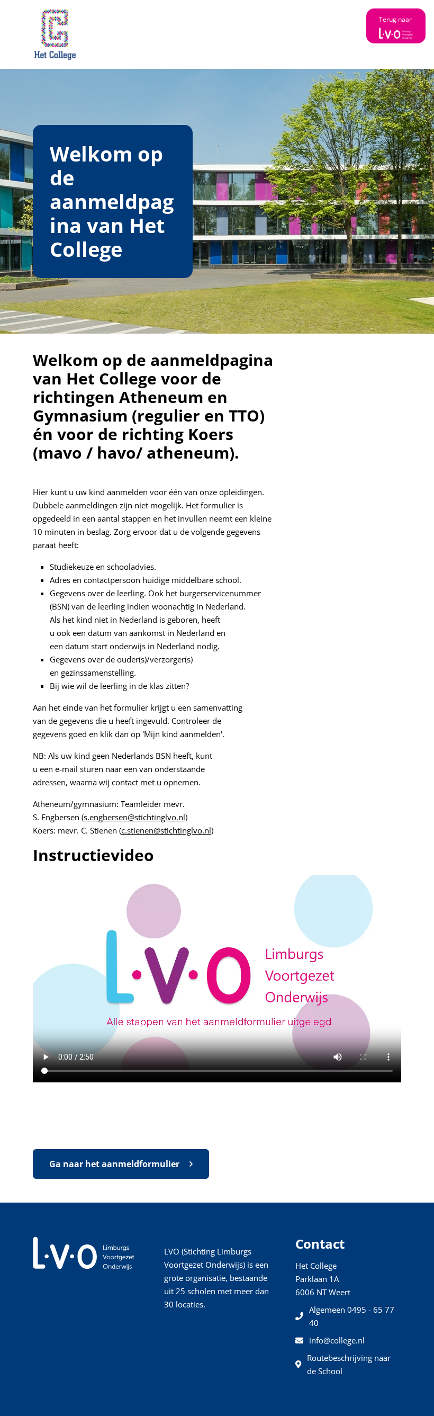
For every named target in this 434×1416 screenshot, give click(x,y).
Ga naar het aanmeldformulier (115, 1164)
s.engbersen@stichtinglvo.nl (134, 817)
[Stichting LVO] (83, 1252)
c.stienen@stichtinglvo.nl (166, 830)
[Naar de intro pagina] (55, 34)
